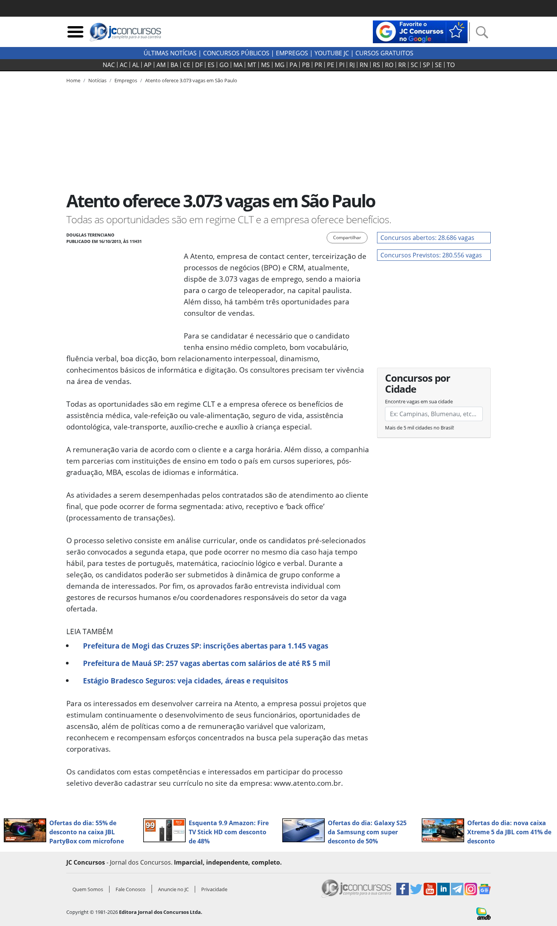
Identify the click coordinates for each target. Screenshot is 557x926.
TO (451, 65)
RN (364, 65)
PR (318, 65)
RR (402, 65)
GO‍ (223, 65)
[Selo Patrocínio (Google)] (420, 31)
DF (199, 65)
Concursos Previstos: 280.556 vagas (431, 255)
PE (330, 65)
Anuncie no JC (173, 889)
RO (389, 65)
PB (306, 65)
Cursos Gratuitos (384, 53)
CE (186, 65)
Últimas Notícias (170, 53)
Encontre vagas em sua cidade (419, 401)
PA (293, 65)
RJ (352, 65)
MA (238, 65)
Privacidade (214, 889)
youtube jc (331, 53)
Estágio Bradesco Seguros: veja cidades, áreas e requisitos (185, 680)
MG (280, 65)
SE (438, 65)
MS (265, 65)
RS (376, 65)
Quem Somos (87, 889)
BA (174, 65)
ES (211, 65)
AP (148, 65)
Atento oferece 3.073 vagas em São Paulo (191, 80)
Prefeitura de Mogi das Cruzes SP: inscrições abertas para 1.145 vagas (205, 646)
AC (123, 65)
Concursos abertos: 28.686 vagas (427, 237)
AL (135, 65)
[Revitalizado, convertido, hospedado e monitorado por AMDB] (483, 913)
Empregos (292, 53)
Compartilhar (347, 237)
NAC (109, 65)
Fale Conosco (131, 889)
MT (251, 65)
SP (426, 65)
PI (341, 65)
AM (161, 65)
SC (414, 65)
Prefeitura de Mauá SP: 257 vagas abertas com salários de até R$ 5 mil (206, 663)
